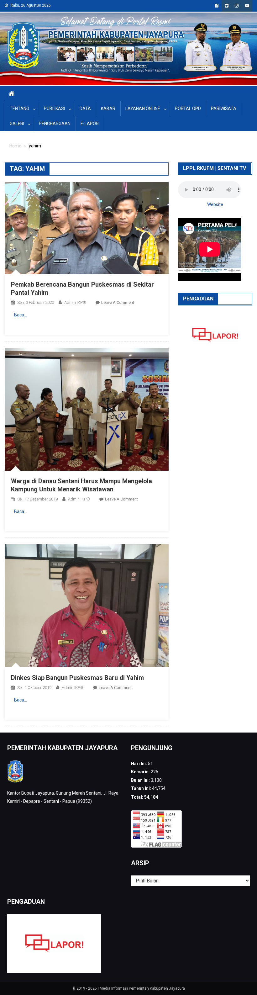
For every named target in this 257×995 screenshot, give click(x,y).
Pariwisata (223, 108)
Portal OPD (188, 108)
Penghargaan (55, 123)
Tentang (19, 108)
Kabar (108, 108)
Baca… (20, 314)
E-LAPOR (90, 123)
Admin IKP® (75, 302)
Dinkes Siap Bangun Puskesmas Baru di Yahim (77, 677)
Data (85, 108)
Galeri (17, 123)
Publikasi (54, 108)
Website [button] (215, 204)
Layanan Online (142, 108)
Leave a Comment (117, 302)
